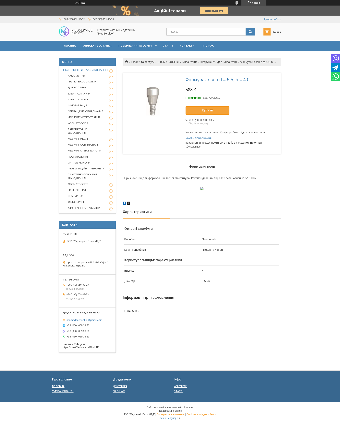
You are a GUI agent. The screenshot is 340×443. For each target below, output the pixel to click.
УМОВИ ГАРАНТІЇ (63, 391)
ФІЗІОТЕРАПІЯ (77, 201)
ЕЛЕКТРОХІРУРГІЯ (79, 93)
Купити (207, 110)
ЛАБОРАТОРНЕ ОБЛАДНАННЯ (77, 131)
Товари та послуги (142, 62)
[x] (128, 203)
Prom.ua (188, 407)
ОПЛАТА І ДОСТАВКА (97, 45)
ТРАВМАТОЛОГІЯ (78, 195)
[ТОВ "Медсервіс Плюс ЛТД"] (75, 35)
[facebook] (124, 203)
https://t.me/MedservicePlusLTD (81, 347)
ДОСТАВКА (120, 386)
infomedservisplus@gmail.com (84, 319)
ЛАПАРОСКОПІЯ (78, 99)
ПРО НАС (208, 45)
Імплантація (189, 62)
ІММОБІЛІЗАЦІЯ (77, 105)
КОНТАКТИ (187, 45)
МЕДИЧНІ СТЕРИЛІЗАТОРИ (84, 150)
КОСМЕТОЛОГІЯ (78, 123)
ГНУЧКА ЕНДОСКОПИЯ (82, 81)
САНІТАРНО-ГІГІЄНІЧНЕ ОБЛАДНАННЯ (82, 176)
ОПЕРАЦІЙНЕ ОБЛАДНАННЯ (85, 111)
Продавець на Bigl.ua (170, 410)
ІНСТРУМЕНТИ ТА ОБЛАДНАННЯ (85, 69)
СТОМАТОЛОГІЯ (168, 62)
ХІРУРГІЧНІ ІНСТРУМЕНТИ (84, 207)
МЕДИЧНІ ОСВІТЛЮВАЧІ (83, 144)
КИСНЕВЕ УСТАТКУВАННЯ (84, 117)
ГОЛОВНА (69, 45)
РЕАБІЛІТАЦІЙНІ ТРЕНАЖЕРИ (86, 168)
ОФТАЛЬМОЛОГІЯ (79, 162)
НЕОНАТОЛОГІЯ (78, 156)
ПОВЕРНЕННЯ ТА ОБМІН (135, 45)
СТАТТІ (168, 45)
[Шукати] (250, 32)
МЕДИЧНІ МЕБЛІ (78, 138)
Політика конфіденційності (201, 414)
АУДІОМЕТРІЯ (76, 75)
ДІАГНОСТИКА (77, 87)
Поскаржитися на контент (171, 414)
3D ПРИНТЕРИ (77, 190)
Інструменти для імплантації (218, 62)
